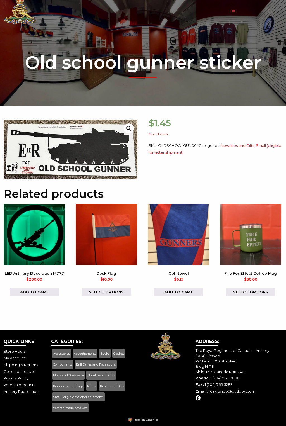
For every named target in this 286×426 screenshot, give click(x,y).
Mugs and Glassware (68, 375)
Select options (106, 292)
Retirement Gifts (112, 386)
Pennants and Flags (68, 386)
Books (104, 354)
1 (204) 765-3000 (225, 378)
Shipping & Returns (21, 364)
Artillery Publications (22, 391)
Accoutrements (85, 354)
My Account (14, 358)
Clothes (118, 354)
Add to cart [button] (34, 292)
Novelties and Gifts (237, 145)
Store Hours (14, 351)
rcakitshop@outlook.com (232, 391)
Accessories (61, 354)
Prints (91, 386)
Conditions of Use (19, 371)
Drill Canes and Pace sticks (96, 364)
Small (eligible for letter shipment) (78, 397)
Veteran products (19, 385)
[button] (129, 128)
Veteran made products (70, 408)
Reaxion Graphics (146, 420)
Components (62, 364)
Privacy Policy (16, 378)
